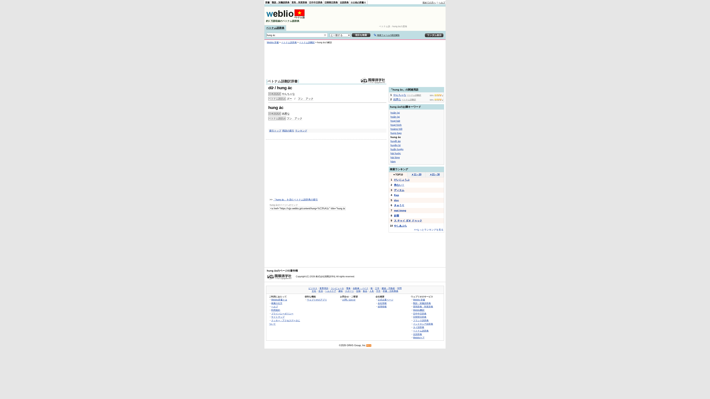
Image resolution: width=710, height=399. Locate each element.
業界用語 (324, 288)
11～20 (416, 174)
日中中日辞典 (315, 2)
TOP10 (398, 174)
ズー (289, 98)
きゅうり (399, 205)
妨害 (396, 215)
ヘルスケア (330, 291)
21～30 (435, 174)
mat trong (400, 210)
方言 (378, 291)
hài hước (395, 153)
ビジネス (312, 288)
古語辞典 (344, 2)
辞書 (267, 2)
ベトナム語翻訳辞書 (283, 81)
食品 (365, 291)
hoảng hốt (396, 128)
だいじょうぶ (402, 179)
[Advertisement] (378, 16)
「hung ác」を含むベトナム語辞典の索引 (295, 199)
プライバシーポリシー (282, 313)
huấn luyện (396, 149)
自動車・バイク (360, 288)
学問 (399, 288)
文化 (314, 291)
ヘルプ (442, 2)
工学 (377, 288)
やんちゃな (288, 93)
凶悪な (286, 113)
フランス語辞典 (421, 320)
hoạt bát (395, 120)
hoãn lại (395, 112)
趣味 (340, 291)
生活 (320, 291)
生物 (358, 291)
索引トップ (275, 130)
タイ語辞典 (418, 327)
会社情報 (382, 303)
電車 (348, 288)
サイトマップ (278, 317)
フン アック (305, 98)
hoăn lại (395, 116)
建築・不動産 (388, 288)
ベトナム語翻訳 (307, 42)
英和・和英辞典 (299, 2)
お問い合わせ (349, 300)
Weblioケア (419, 337)
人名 (371, 291)
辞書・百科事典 (390, 291)
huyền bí (395, 145)
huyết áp (395, 141)
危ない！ (399, 184)
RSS (369, 346)
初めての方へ (429, 2)
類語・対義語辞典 (281, 2)
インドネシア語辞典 (423, 324)
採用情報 (382, 306)
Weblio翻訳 (419, 310)
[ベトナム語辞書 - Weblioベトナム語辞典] (285, 17)
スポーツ (349, 291)
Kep (396, 195)
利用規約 (275, 310)
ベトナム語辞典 (275, 27)
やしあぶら (400, 225)
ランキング (301, 130)
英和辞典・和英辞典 (423, 306)
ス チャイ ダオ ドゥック (408, 220)
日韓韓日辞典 (331, 2)
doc (396, 200)
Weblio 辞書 (273, 42)
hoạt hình (396, 124)
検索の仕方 (276, 303)
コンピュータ (337, 288)
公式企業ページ (385, 300)
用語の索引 (288, 130)
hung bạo (396, 133)
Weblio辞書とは (279, 300)
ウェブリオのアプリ (317, 300)
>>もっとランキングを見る (428, 229)
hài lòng (395, 157)
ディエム (399, 190)
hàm (393, 161)
